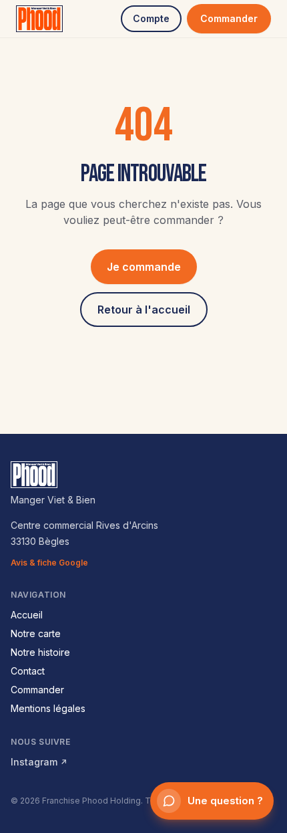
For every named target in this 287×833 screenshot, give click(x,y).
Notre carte (36, 633)
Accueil (27, 614)
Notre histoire (40, 652)
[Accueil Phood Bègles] (39, 18)
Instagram (39, 761)
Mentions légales (48, 708)
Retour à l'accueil (143, 309)
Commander (229, 18)
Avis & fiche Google (49, 563)
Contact (28, 671)
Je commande (144, 266)
